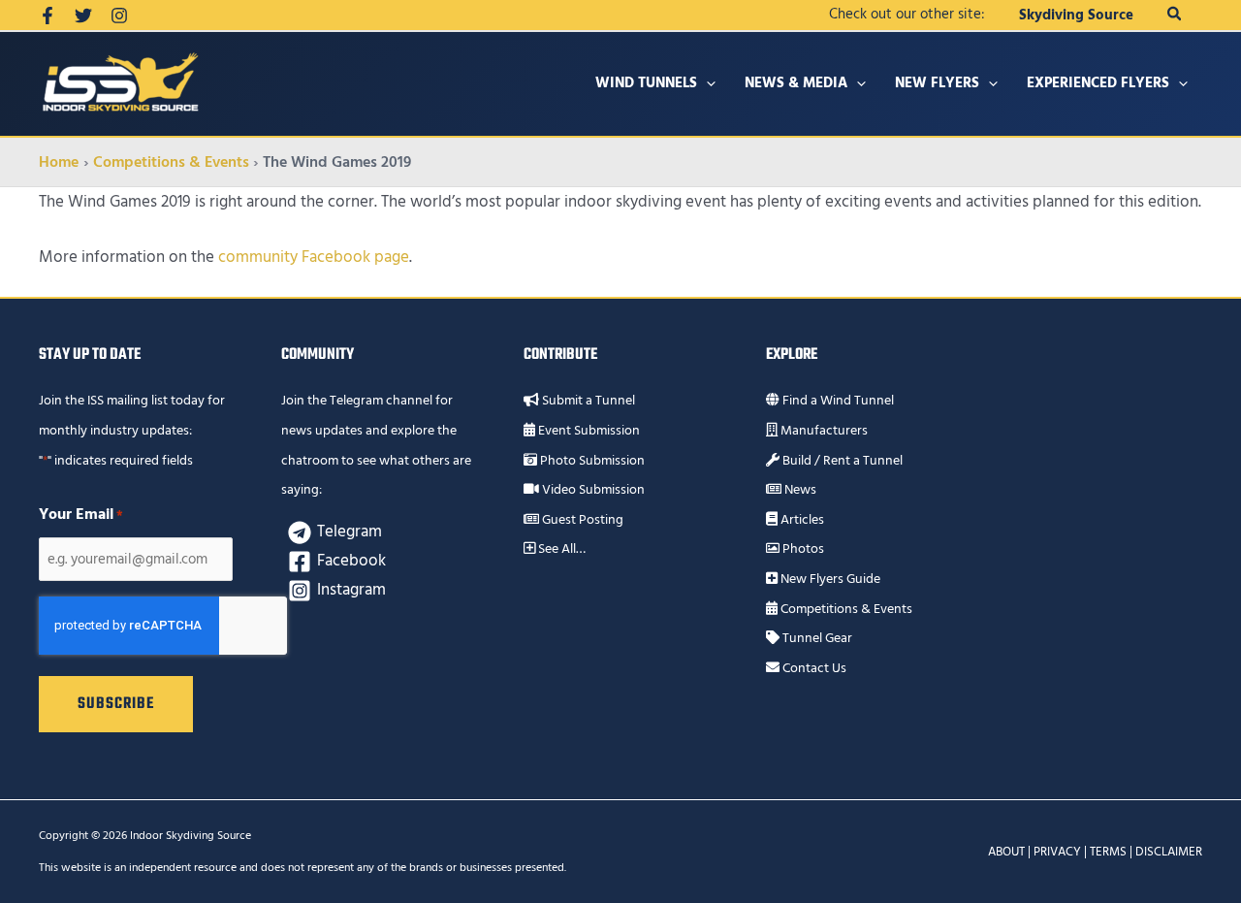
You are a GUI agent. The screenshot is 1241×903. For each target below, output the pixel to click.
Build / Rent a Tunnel (841, 460)
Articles (801, 520)
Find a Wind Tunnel (837, 400)
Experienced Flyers (1098, 83)
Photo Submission (591, 460)
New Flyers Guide (829, 579)
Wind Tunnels (646, 83)
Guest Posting (581, 520)
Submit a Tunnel (587, 400)
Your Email (81, 514)
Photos (802, 549)
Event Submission (587, 430)
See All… (560, 549)
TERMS (1108, 851)
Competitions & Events (845, 609)
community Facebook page (313, 257)
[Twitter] (83, 15)
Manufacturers (823, 430)
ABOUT (1006, 851)
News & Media (796, 83)
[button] (1175, 15)
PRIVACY (1057, 851)
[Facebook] (47, 15)
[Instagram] (119, 15)
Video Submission (592, 490)
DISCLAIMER (1168, 851)
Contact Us (813, 668)
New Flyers (937, 83)
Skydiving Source (1076, 15)
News (798, 490)
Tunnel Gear (816, 638)
